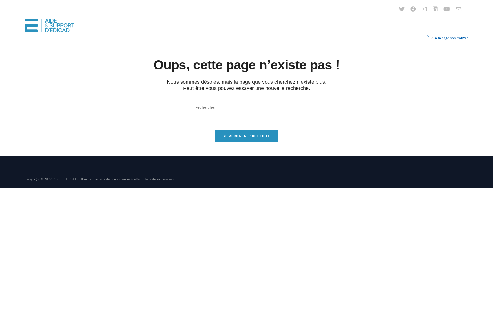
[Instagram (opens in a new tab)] (424, 9)
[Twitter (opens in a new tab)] (401, 9)
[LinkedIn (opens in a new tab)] (435, 9)
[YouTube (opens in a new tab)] (447, 9)
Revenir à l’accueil (246, 136)
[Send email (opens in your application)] (457, 9)
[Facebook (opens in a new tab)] (413, 9)
